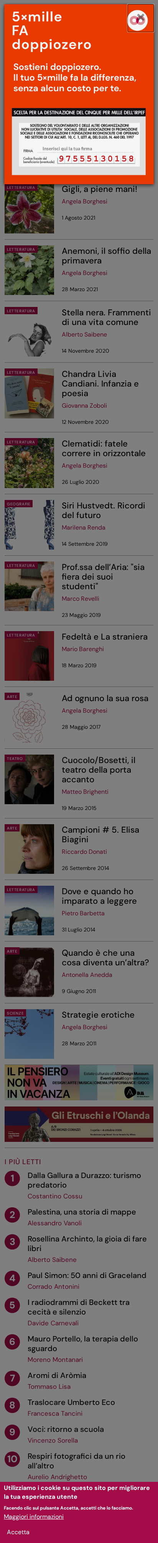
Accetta (18, 1532)
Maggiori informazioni (34, 1517)
